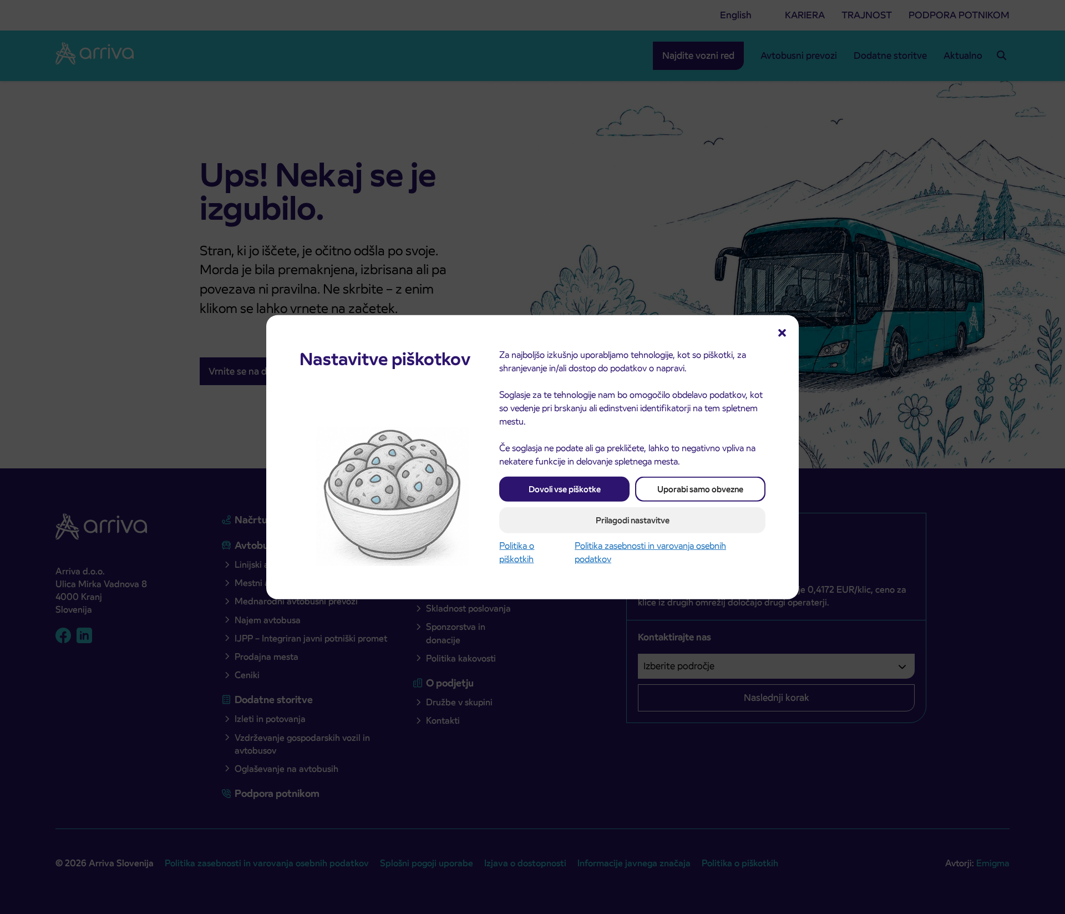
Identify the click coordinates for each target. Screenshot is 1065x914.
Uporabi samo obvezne (700, 488)
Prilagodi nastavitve (633, 519)
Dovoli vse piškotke (565, 488)
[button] (782, 331)
